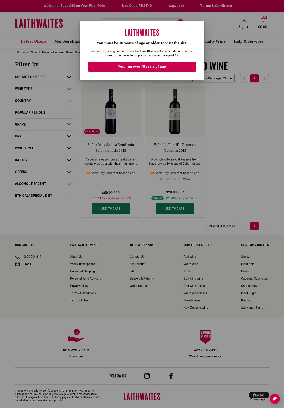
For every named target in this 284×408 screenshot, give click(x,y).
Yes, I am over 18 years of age (142, 66)
